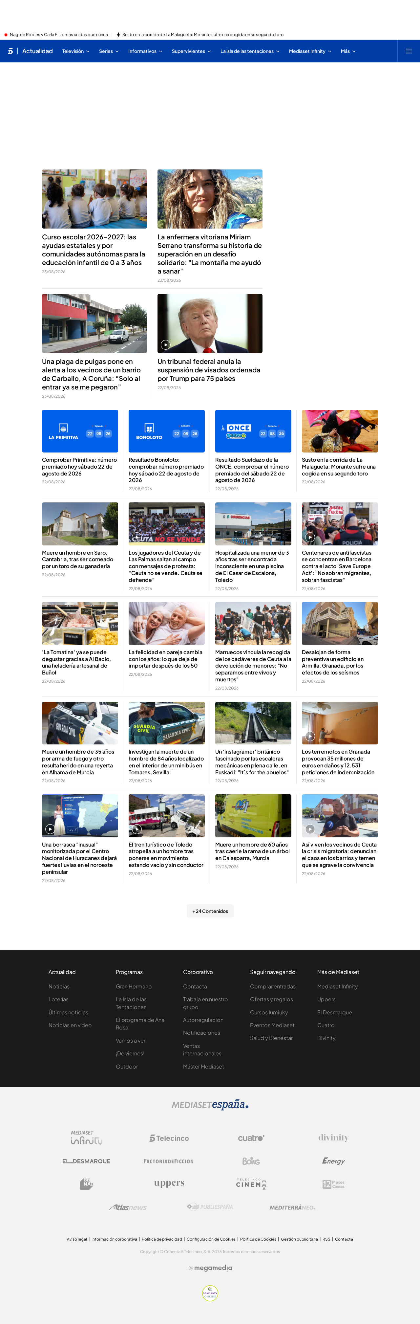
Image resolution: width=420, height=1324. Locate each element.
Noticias (59, 986)
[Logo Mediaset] (210, 1108)
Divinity (326, 1037)
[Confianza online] (210, 1299)
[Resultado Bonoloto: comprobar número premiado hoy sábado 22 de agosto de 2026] (167, 431)
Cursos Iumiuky (269, 1012)
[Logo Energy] (333, 1161)
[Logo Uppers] (169, 1184)
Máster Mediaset (203, 1066)
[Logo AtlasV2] (128, 1207)
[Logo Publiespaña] (210, 1207)
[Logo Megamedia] (213, 1268)
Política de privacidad (162, 1239)
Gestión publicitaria (299, 1239)
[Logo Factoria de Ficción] (169, 1161)
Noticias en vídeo (70, 1025)
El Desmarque (334, 1012)
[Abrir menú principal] (409, 51)
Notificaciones (201, 1032)
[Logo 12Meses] (334, 1184)
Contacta (195, 986)
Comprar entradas (273, 986)
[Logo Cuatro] (251, 1138)
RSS (326, 1239)
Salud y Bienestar (271, 1037)
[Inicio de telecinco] (10, 51)
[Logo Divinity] (334, 1138)
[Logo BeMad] (87, 1184)
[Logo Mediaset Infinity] (86, 1138)
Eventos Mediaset (272, 1025)
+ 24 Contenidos (210, 911)
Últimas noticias (68, 1012)
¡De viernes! (130, 1053)
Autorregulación (203, 1019)
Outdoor (127, 1066)
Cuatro (326, 1025)
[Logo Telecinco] (169, 1138)
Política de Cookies (258, 1239)
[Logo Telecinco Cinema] (251, 1184)
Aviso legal (77, 1239)
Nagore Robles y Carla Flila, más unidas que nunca (59, 34)
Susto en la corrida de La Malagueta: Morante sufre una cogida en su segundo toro (203, 34)
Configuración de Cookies (211, 1239)
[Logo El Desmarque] (86, 1161)
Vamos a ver (130, 1040)
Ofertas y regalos (271, 999)
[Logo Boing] (251, 1161)
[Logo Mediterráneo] (292, 1207)
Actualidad (37, 51)
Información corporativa (114, 1239)
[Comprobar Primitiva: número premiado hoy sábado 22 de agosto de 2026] (80, 431)
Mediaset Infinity (337, 986)
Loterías (59, 999)
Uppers (326, 999)
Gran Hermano (134, 986)
